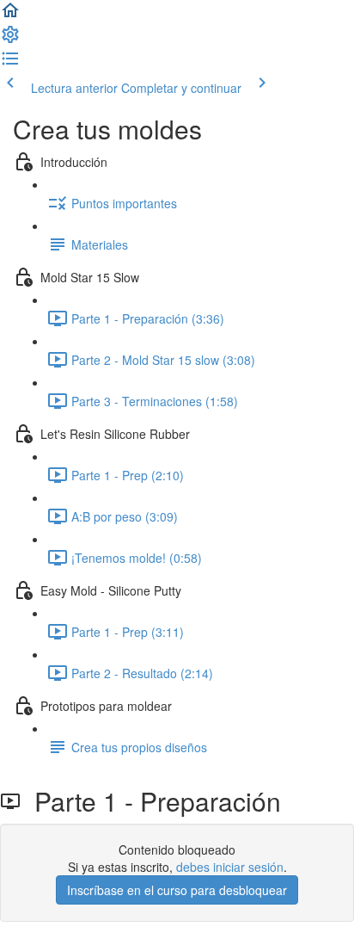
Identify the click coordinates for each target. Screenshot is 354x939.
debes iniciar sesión (230, 866)
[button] (10, 15)
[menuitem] (10, 39)
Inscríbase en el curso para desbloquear (177, 890)
